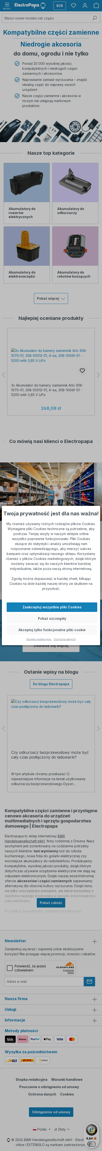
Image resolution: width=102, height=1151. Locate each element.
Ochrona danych (65, 639)
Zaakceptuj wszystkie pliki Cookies (52, 607)
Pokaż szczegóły (52, 618)
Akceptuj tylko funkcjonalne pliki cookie (52, 630)
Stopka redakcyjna (39, 639)
